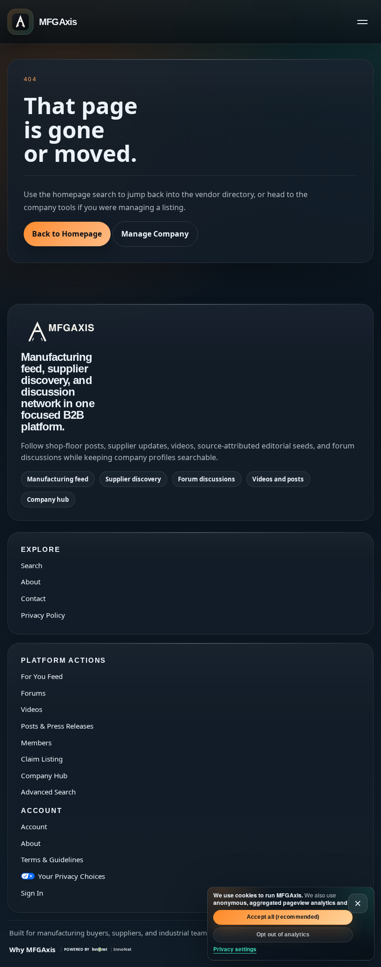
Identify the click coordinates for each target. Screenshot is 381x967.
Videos (31, 709)
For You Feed (42, 676)
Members (36, 742)
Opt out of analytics (283, 934)
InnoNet (122, 949)
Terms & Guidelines (52, 859)
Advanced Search (48, 791)
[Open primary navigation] (362, 22)
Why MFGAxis (32, 949)
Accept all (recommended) (283, 917)
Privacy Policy (43, 615)
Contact (33, 598)
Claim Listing (42, 758)
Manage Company (155, 234)
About (30, 581)
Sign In (32, 892)
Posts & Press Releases (57, 725)
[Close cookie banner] (358, 903)
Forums (33, 693)
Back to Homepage (67, 234)
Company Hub (44, 775)
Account (34, 826)
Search (31, 565)
